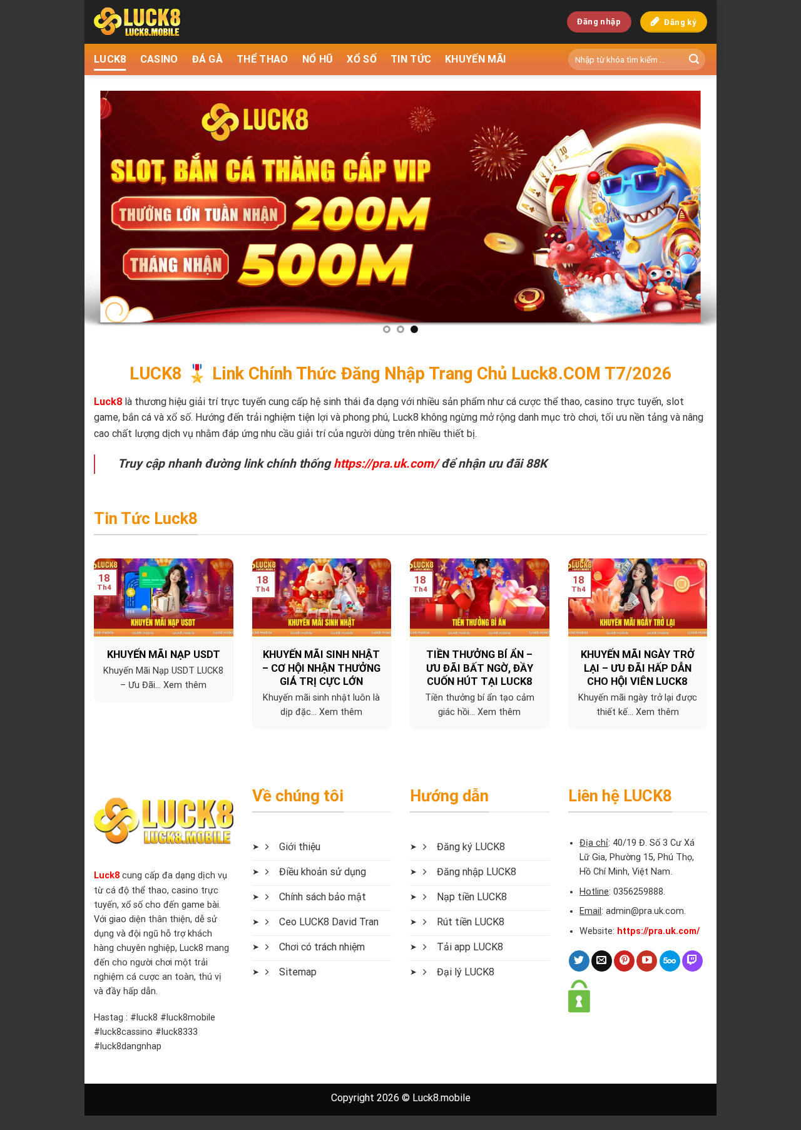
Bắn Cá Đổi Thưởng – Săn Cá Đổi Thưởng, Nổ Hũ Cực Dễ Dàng (248, 668)
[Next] (688, 210)
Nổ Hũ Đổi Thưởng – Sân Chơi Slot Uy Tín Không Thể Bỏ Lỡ (406, 668)
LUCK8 (110, 59)
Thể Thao (262, 59)
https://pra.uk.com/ (386, 463)
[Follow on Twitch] (692, 961)
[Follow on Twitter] (579, 961)
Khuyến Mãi (475, 59)
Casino (159, 59)
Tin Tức (410, 59)
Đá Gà (207, 59)
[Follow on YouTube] (646, 961)
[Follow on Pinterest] (624, 961)
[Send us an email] (601, 961)
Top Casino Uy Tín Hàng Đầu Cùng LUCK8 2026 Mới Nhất (564, 668)
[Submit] (694, 59)
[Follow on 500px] (670, 961)
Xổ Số (362, 59)
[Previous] (112, 210)
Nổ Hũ (318, 59)
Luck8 (107, 875)
